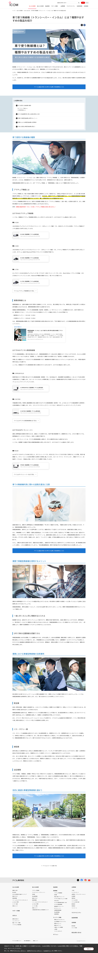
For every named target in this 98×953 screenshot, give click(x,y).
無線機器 (55, 890)
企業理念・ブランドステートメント (79, 894)
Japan (83, 2)
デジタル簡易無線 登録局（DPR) (60, 902)
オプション (55, 934)
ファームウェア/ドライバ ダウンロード (20, 900)
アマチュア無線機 (35, 890)
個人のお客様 (40, 6)
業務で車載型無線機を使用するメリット (27, 118)
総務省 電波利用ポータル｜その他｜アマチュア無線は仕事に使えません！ (36, 207)
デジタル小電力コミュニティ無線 (60, 898)
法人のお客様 (32, 6)
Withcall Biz (56, 900)
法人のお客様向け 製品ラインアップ (19, 894)
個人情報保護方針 (27, 940)
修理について (15, 906)
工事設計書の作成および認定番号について (40, 909)
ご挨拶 (73, 890)
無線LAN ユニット (57, 923)
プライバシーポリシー (20, 951)
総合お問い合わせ (62, 2)
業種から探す (15, 890)
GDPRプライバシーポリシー (34, 951)
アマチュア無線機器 (58, 892)
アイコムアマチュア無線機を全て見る (24, 291)
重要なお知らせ (15, 919)
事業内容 (73, 898)
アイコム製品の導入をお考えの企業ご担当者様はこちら (49, 87)
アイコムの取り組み (75, 902)
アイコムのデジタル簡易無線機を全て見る (25, 420)
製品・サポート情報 (16, 922)
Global (87, 2)
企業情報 (63, 6)
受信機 (33, 894)
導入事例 (14, 892)
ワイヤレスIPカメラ (58, 931)
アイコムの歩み (75, 900)
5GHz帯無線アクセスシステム (60, 921)
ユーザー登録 (15, 904)
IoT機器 (55, 929)
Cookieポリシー (47, 951)
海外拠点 (73, 906)
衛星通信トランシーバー (59, 906)
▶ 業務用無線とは (22, 110)
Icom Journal (27, 10)
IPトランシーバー (57, 908)
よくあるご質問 (15, 902)
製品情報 (47, 6)
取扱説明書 (14, 898)
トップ (13, 10)
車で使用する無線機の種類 (24, 105)
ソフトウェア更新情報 (16, 924)
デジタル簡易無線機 (58, 904)
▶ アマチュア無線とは (22, 108)
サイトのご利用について (16, 940)
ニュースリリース (15, 920)
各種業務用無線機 (57, 910)
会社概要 (73, 896)
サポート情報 (54, 6)
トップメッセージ (75, 892)
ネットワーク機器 (57, 917)
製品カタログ (15, 896)
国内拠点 (73, 904)
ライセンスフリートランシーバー (38, 892)
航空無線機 (56, 914)
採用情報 (86, 6)
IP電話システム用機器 (58, 927)
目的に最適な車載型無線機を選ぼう (26, 126)
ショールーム (74, 907)
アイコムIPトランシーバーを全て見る (24, 474)
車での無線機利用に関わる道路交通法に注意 (29, 114)
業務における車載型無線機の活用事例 (27, 122)
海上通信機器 (34, 896)
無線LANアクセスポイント (59, 919)
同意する (89, 949)
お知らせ (14, 915)
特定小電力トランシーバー (59, 896)
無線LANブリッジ (57, 925)
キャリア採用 (74, 927)
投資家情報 (79, 6)
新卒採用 (73, 925)
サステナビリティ (71, 6)
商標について (35, 940)
